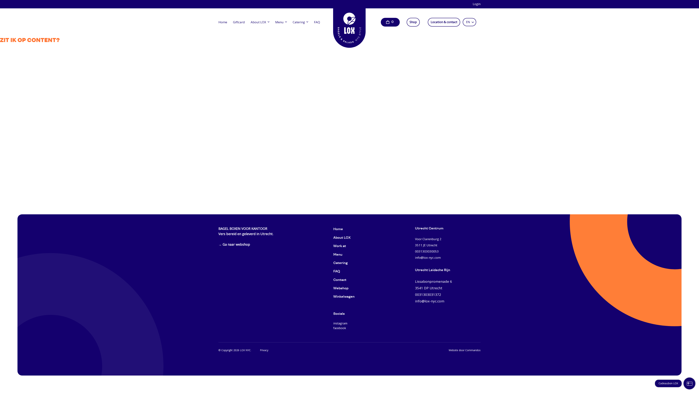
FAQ (317, 22)
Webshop (340, 288)
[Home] (349, 25)
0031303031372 (428, 294)
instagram (340, 323)
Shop (413, 22)
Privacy (264, 350)
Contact (339, 280)
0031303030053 (427, 251)
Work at (339, 246)
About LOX (258, 22)
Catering (299, 22)
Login (477, 4)
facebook (339, 328)
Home (222, 22)
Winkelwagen (344, 297)
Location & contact (444, 22)
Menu (279, 22)
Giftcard (239, 22)
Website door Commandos (465, 350)
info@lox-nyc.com (428, 257)
